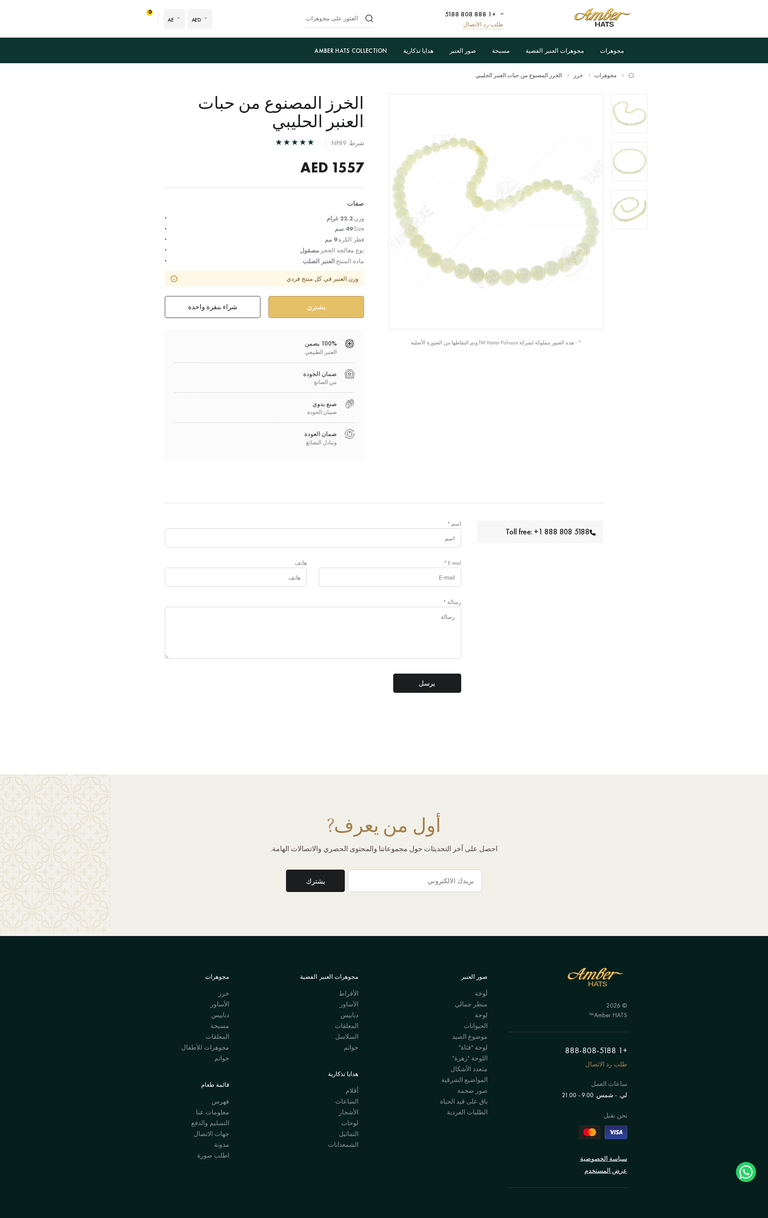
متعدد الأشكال (469, 1069)
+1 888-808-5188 (596, 1050)
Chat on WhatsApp (746, 1172)
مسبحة (501, 51)
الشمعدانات (343, 1144)
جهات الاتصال (211, 1134)
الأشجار (348, 1112)
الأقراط (348, 993)
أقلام (352, 1090)
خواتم (351, 1047)
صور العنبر (463, 51)
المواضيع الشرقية (464, 1080)
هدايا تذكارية (418, 51)
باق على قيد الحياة (464, 1101)
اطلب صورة (213, 1155)
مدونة (221, 1144)
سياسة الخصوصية (603, 1158)
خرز (578, 75)
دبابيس (349, 1015)
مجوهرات (612, 51)
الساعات (346, 1101)
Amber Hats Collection (350, 51)
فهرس (220, 1101)
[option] (629, 114)
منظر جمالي (471, 1004)
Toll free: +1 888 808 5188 (548, 531)
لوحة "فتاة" (473, 1047)
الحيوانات (476, 1026)
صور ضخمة (472, 1090)
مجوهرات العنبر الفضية (555, 51)
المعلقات (346, 1026)
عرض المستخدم (605, 1170)
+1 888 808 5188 (470, 14)
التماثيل (348, 1134)
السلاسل (346, 1036)
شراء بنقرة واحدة (212, 306)
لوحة (481, 1015)
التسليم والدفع (210, 1123)
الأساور (349, 1004)
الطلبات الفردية (467, 1112)
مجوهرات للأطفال (205, 1047)
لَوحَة (481, 993)
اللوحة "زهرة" (470, 1058)
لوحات (349, 1123)
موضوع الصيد (470, 1036)
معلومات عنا (212, 1112)
